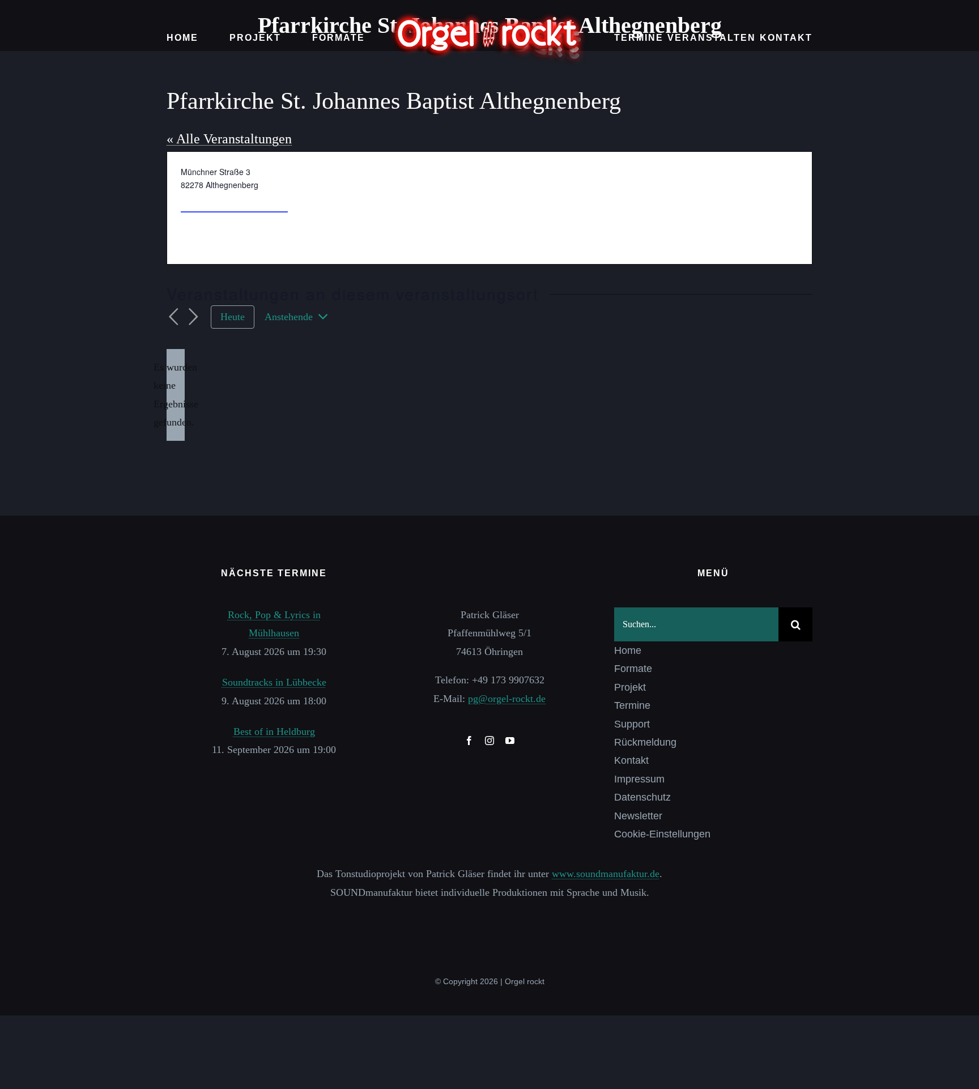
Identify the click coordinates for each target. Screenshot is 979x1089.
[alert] (176, 395)
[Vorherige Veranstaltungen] (173, 317)
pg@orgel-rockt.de (507, 698)
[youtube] (509, 740)
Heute (232, 316)
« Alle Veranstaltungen (229, 138)
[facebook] (469, 740)
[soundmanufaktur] (489, 916)
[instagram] (489, 740)
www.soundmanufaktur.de (605, 873)
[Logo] (489, 16)
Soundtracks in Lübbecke (274, 682)
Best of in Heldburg (274, 731)
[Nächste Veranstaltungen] (194, 317)
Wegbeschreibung (234, 201)
